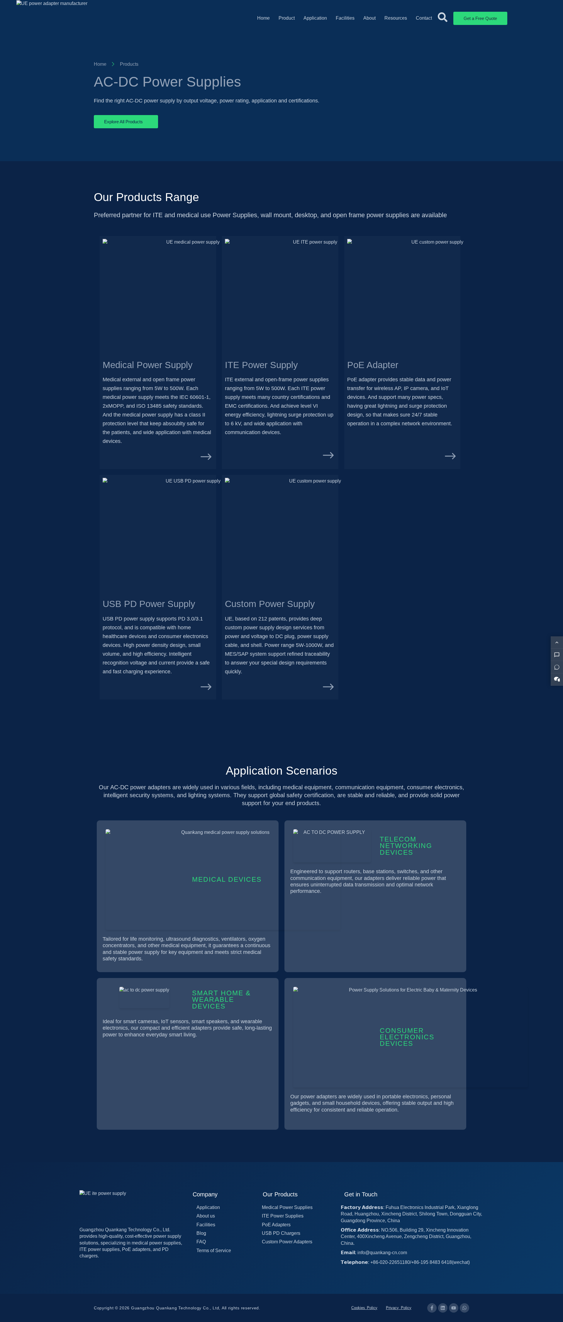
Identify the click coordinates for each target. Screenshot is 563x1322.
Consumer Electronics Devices (407, 1037)
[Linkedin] (442, 1308)
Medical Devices (227, 879)
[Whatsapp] (464, 1308)
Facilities (345, 18)
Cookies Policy (364, 1308)
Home (263, 18)
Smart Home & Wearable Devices (221, 999)
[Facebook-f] (432, 1308)
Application (315, 18)
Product (287, 18)
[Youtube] (453, 1308)
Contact (424, 18)
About (369, 18)
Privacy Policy (398, 1308)
